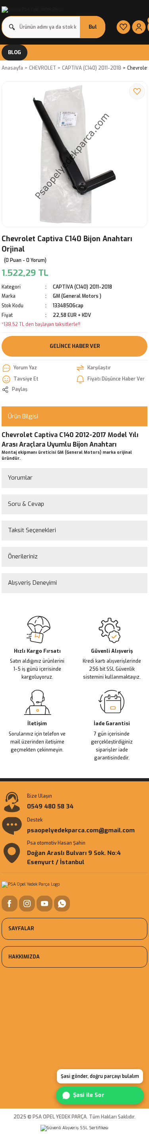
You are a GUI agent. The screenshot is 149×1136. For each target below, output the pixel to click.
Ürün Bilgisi (23, 416)
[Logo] (33, 9)
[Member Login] (139, 27)
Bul (93, 26)
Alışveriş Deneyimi (32, 583)
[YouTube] (44, 904)
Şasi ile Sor (89, 1095)
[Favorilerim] (123, 27)
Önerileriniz (23, 556)
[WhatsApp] (62, 904)
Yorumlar (20, 478)
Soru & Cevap (26, 504)
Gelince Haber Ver (75, 346)
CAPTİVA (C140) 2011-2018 (82, 287)
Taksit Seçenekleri (32, 530)
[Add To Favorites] (137, 92)
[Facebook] (9, 904)
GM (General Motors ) (77, 296)
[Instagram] (27, 904)
